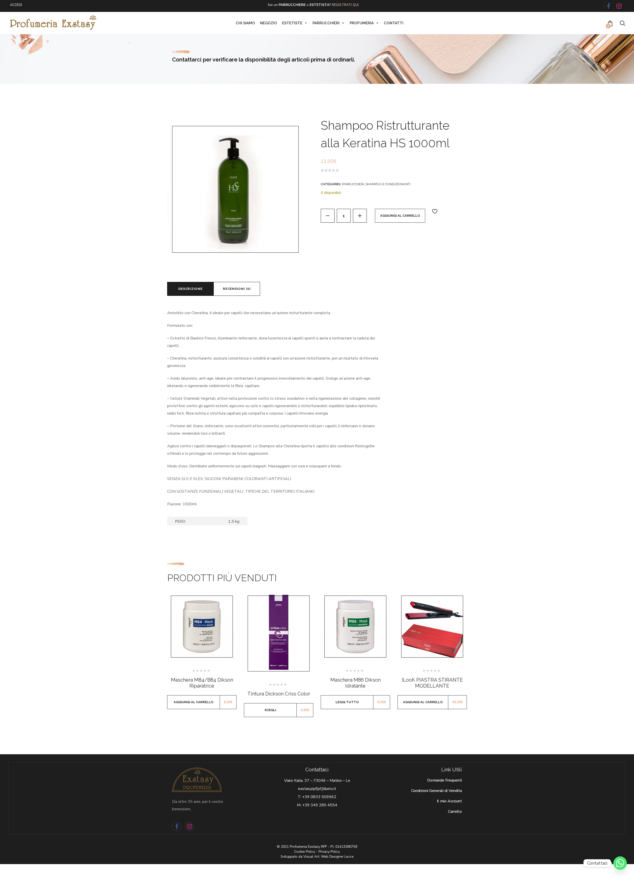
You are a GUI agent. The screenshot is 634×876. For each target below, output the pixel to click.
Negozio (268, 23)
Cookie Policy (304, 851)
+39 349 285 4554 (319, 805)
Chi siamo (245, 23)
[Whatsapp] (620, 863)
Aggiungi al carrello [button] (193, 702)
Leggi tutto (347, 702)
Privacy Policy (329, 851)
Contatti (393, 23)
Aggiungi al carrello (400, 215)
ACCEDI (16, 4)
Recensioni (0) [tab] (237, 289)
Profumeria (362, 23)
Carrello (455, 811)
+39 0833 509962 (319, 797)
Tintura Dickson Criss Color (278, 694)
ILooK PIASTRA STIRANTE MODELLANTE (432, 683)
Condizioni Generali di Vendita (436, 790)
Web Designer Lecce (337, 856)
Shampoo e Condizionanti (388, 184)
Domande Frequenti (444, 780)
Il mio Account (449, 801)
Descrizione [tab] (190, 289)
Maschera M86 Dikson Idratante (355, 683)
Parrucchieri (326, 23)
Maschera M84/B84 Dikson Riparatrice (202, 683)
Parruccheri (353, 184)
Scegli (270, 710)
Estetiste (292, 23)
